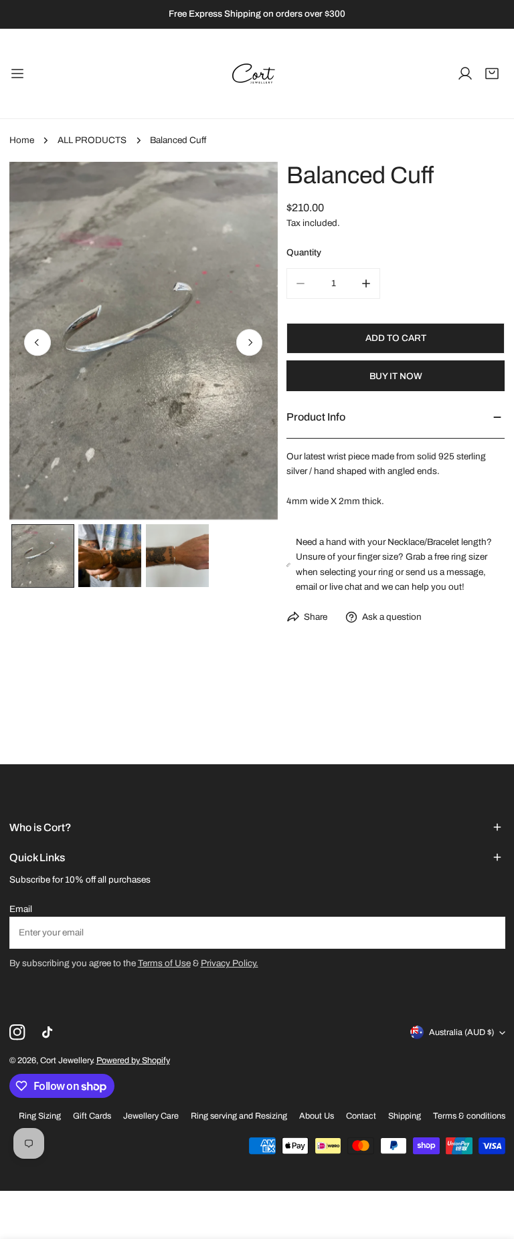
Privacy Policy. (229, 963)
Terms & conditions (469, 1116)
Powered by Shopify (133, 1060)
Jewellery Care (151, 1116)
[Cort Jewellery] (257, 73)
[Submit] (489, 932)
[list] (143, 341)
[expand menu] (17, 73)
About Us (316, 1116)
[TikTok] (49, 1032)
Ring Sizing (40, 1116)
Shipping (404, 1116)
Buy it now (395, 376)
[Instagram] (17, 1032)
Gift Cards (92, 1116)
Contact (361, 1116)
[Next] (249, 343)
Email (20, 909)
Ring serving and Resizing (239, 1116)
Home (21, 140)
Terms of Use (164, 963)
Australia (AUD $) (461, 1032)
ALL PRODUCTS (92, 140)
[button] (492, 73)
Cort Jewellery (66, 1060)
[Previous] (37, 343)
